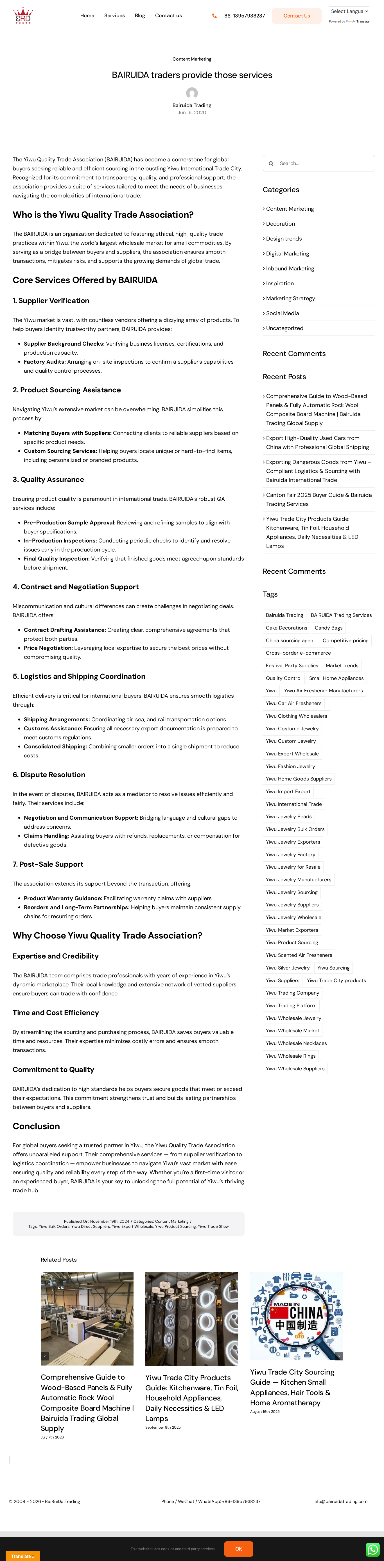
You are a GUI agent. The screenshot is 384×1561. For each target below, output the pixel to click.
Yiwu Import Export (288, 791)
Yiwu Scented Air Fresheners (299, 955)
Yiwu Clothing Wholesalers (296, 716)
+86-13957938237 (243, 15)
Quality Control (284, 678)
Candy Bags (329, 627)
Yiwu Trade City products (336, 980)
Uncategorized (285, 328)
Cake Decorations (286, 627)
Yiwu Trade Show (213, 1226)
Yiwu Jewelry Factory (290, 854)
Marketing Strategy (290, 298)
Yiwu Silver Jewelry (288, 967)
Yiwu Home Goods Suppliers (299, 778)
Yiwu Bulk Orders (54, 1226)
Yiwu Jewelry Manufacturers (298, 879)
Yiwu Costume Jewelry (292, 728)
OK (238, 1549)
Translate (362, 21)
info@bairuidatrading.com (340, 1501)
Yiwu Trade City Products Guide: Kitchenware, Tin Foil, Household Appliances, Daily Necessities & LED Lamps (191, 1398)
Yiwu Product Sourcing (175, 1226)
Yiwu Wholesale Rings (291, 1056)
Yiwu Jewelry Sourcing (292, 892)
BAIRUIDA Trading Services (341, 615)
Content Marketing (192, 59)
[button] (45, 1356)
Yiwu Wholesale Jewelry (293, 1018)
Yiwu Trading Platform (291, 1005)
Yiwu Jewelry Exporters (293, 842)
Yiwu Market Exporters (292, 930)
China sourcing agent (290, 640)
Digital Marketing (287, 253)
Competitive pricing (346, 640)
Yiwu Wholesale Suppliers (295, 1068)
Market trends (342, 665)
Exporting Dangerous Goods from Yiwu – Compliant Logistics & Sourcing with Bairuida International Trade (318, 471)
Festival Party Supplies (292, 665)
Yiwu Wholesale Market (292, 1030)
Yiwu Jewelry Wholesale (293, 917)
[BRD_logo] (23, 10)
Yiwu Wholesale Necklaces (296, 1043)
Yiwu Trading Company (292, 992)
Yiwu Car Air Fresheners (294, 703)
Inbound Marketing (290, 268)
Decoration (280, 223)
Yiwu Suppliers (282, 980)
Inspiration (280, 283)
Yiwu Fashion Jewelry (290, 766)
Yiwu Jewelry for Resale (293, 867)
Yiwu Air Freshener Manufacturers (323, 690)
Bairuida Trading (284, 615)
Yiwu (271, 690)
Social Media (282, 313)
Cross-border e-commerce (298, 653)
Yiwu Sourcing (333, 967)
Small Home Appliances (336, 678)
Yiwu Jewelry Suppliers (292, 904)
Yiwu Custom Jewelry (291, 741)
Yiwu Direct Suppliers (90, 1226)
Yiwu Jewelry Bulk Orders (295, 829)
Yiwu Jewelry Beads (289, 816)
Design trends (284, 238)
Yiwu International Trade (294, 804)
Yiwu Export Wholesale (132, 1226)
